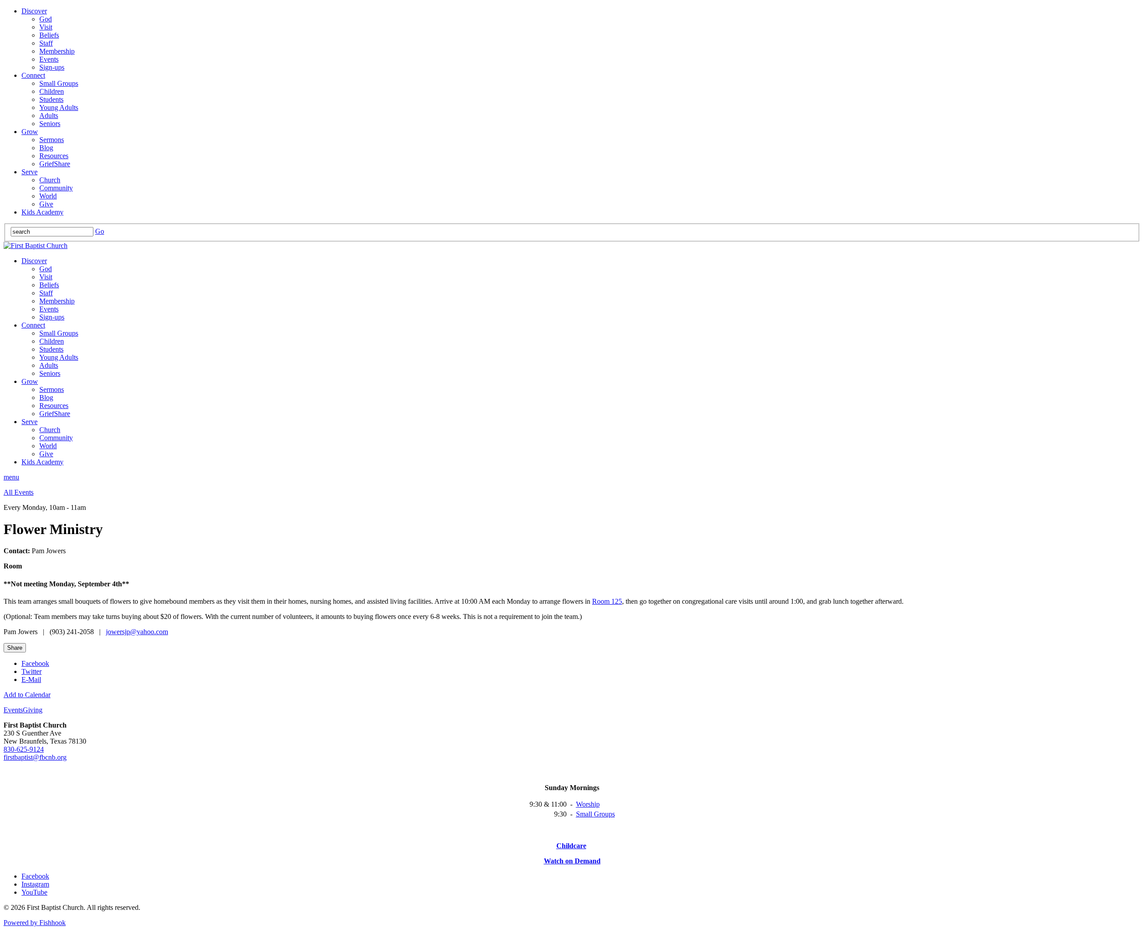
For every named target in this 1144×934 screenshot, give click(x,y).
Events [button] (13, 710)
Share (14, 647)
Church (49, 180)
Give (46, 204)
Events (49, 59)
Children (51, 91)
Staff (46, 43)
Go (99, 231)
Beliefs (49, 35)
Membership (57, 51)
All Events (19, 492)
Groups (604, 814)
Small (585, 814)
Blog (46, 147)
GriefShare (54, 164)
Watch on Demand (572, 861)
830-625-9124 (24, 749)
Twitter (31, 671)
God (45, 19)
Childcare (571, 846)
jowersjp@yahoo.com (137, 631)
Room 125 (607, 601)
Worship (588, 804)
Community (56, 188)
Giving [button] (32, 710)
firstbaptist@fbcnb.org (35, 757)
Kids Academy (42, 212)
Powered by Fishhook (35, 922)
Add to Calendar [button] (27, 694)
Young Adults (58, 107)
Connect (33, 75)
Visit (45, 27)
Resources (53, 156)
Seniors (49, 123)
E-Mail (31, 679)
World (48, 196)
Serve (29, 172)
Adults (48, 115)
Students (51, 99)
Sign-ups (51, 67)
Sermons (51, 139)
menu (11, 477)
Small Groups (58, 83)
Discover (34, 11)
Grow (29, 131)
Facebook (35, 663)
